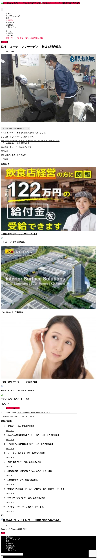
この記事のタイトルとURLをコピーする (15, 128)
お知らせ (4, 42)
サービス (9, 14)
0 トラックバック (13, 408)
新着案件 (9, 20)
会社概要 (9, 25)
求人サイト (10, 23)
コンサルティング (13, 16)
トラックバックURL (9, 412)
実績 (7, 18)
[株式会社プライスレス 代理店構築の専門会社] (40, 3)
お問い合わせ (11, 27)
